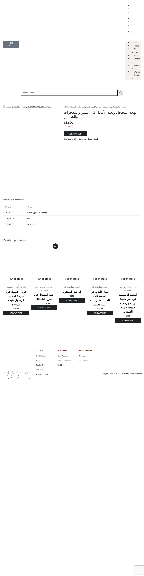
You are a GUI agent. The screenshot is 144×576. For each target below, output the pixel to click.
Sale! (133, 6)
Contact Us (135, 22)
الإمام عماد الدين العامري (37, 213)
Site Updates (134, 13)
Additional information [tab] (13, 199)
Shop (133, 19)
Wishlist (134, 32)
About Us (135, 35)
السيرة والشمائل (120, 107)
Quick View (16, 281)
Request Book (134, 27)
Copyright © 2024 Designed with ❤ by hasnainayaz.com (122, 373)
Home (133, 9)
